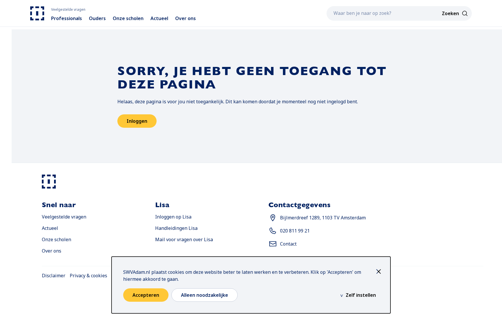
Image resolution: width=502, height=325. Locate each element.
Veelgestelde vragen (64, 217)
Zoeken (450, 13)
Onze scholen (56, 239)
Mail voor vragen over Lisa (184, 239)
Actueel (50, 228)
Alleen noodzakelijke (204, 295)
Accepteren (145, 295)
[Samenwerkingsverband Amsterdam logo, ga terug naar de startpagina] (37, 13)
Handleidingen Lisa (176, 228)
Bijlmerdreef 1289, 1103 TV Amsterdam (323, 217)
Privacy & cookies (88, 275)
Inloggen (137, 121)
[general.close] (380, 271)
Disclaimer (53, 275)
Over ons (51, 251)
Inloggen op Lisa (173, 216)
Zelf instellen (361, 295)
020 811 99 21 (295, 230)
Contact (288, 244)
